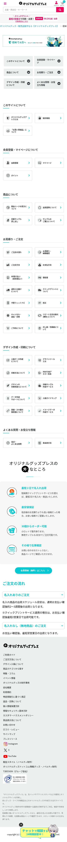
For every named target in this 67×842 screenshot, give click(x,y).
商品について (13, 72)
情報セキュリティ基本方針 (15, 710)
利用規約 (7, 692)
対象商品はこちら (21, 21)
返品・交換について (12, 701)
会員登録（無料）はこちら (33, 570)
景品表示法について (12, 720)
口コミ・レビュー (11, 729)
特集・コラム (9, 673)
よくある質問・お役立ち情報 (46, 83)
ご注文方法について (12, 659)
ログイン (56, 5)
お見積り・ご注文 (45, 72)
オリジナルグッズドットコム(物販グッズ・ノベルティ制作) (30, 766)
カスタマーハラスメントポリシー (18, 715)
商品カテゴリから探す (13, 668)
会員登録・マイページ (46, 61)
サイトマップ (9, 733)
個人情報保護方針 (11, 706)
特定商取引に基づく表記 (14, 696)
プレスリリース (10, 738)
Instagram (13, 743)
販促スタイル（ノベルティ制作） (18, 761)
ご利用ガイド (9, 654)
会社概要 (7, 687)
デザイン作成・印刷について (16, 83)
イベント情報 (9, 677)
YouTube (12, 756)
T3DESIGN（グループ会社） (16, 771)
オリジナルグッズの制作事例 (16, 682)
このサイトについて (16, 61)
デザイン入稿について (13, 663)
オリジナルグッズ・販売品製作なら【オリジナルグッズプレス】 (29, 26)
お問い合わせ (9, 724)
